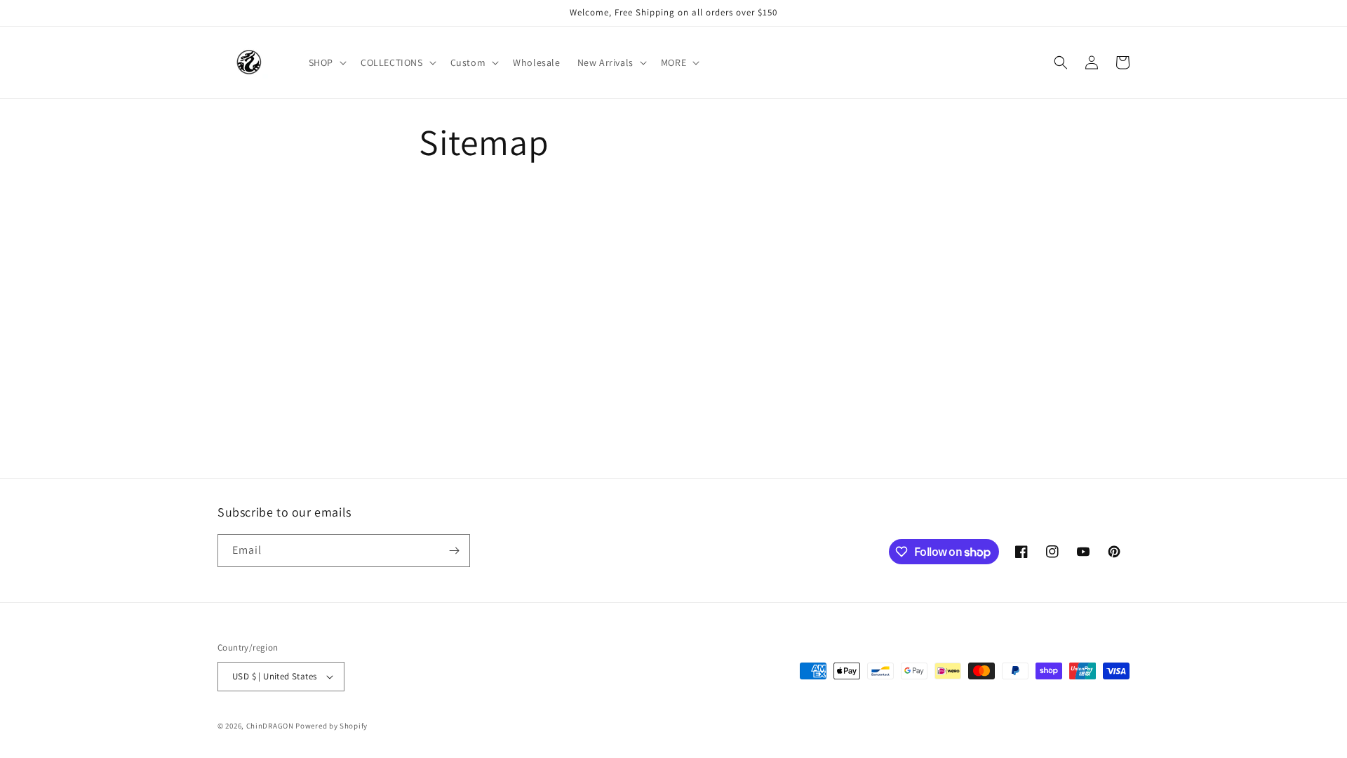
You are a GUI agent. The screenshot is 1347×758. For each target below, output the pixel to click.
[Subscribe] (453, 550)
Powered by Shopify (331, 726)
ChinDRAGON (270, 726)
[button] (326, 62)
